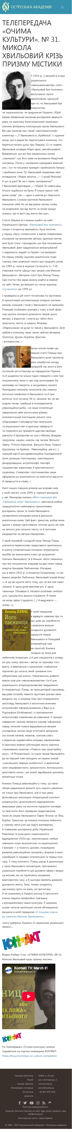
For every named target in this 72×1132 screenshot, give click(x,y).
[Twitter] (25, 1102)
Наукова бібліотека (24, 1075)
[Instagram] (37, 1102)
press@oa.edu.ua (46, 1087)
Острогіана (28, 1092)
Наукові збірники (25, 1083)
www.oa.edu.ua (45, 1083)
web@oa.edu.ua (35, 1114)
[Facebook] (20, 1102)
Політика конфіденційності (35, 1107)
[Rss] (43, 1102)
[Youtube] (32, 1102)
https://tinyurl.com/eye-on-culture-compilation (29, 1056)
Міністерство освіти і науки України (35, 1118)
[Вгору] (49, 1101)
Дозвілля (29, 1096)
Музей (30, 1079)
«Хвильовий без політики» (45, 224)
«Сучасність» (10, 289)
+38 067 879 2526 (46, 1092)
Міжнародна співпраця (22, 1087)
